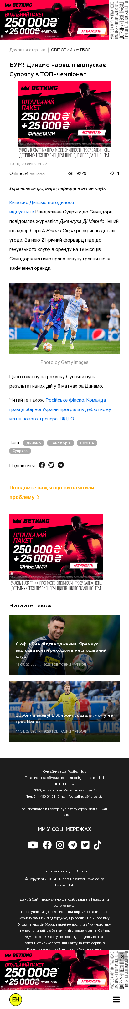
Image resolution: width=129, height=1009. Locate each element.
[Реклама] (64, 20)
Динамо (33, 443)
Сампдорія (60, 443)
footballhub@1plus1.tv (86, 796)
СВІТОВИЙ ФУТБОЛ (71, 50)
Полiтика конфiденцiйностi (64, 871)
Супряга (20, 451)
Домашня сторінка (27, 50)
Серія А (87, 443)
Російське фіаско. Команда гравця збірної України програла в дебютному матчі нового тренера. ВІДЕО (60, 409)
